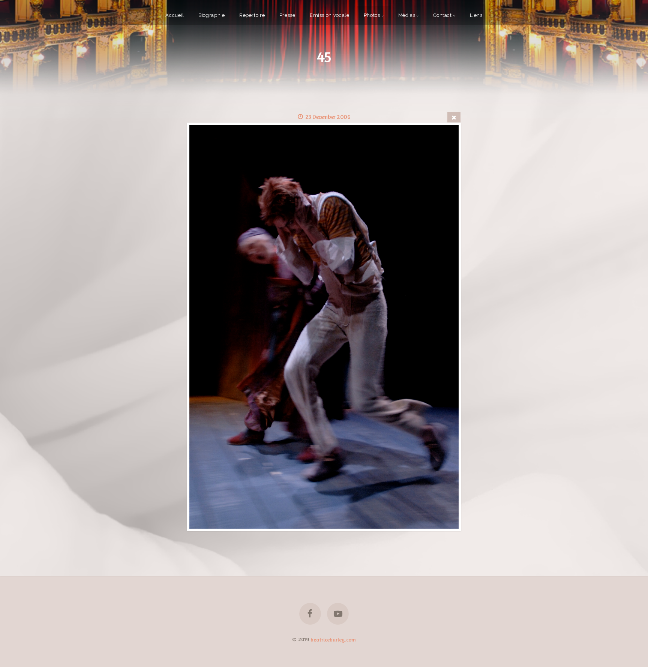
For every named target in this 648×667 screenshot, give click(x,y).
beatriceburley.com (333, 639)
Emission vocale (330, 15)
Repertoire (252, 15)
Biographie (211, 15)
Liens (476, 15)
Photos (372, 15)
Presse (287, 15)
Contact (442, 15)
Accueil (174, 15)
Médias (407, 15)
